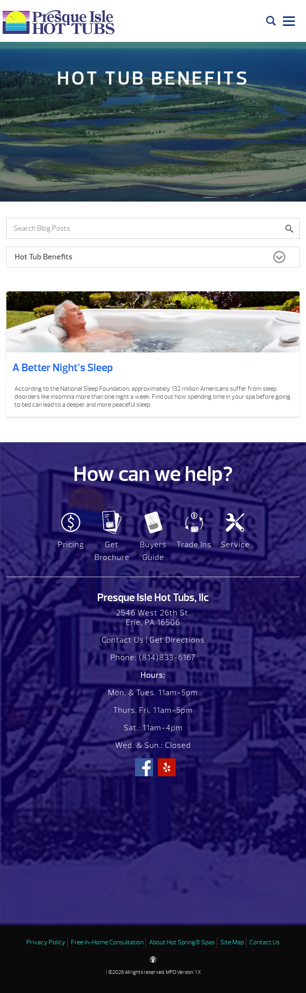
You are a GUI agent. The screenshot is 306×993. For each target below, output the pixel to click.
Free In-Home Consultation (107, 942)
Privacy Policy (45, 942)
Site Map (232, 942)
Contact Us (123, 640)
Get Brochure (111, 551)
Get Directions (177, 640)
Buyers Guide (153, 551)
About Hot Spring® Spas (182, 942)
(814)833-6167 (166, 658)
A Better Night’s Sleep (62, 367)
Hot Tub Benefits (44, 257)
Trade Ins (194, 545)
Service (235, 545)
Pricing (71, 545)
